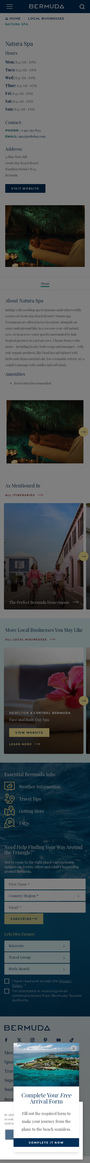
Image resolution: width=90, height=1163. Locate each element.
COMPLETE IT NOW (46, 1142)
